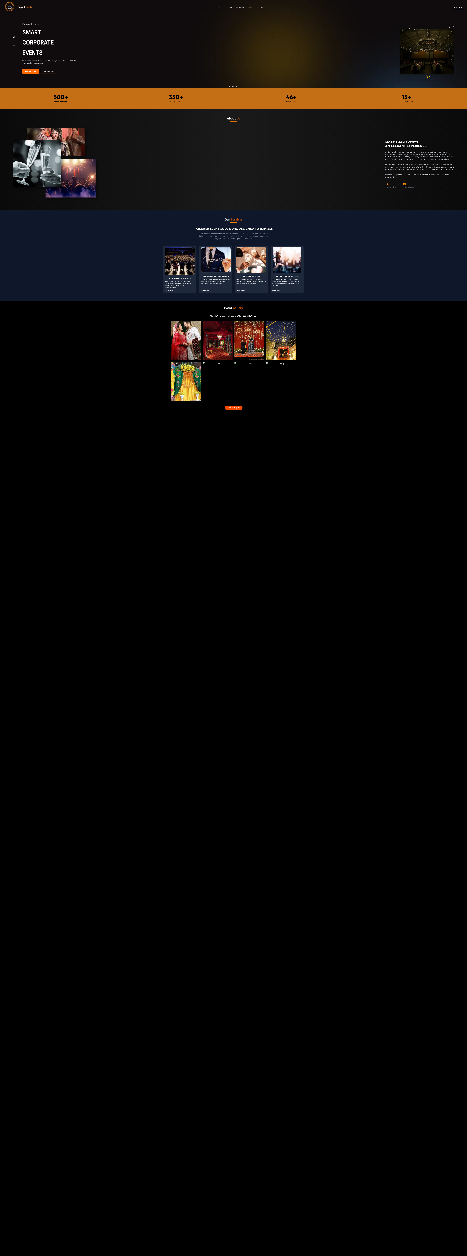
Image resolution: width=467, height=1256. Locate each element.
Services (240, 7)
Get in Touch (49, 71)
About (229, 7)
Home (221, 7)
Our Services (30, 71)
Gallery (251, 7)
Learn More (169, 291)
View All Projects (234, 408)
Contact (261, 7)
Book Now (457, 7)
